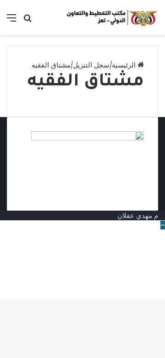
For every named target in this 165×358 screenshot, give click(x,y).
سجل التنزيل (91, 65)
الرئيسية (125, 65)
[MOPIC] (112, 17)
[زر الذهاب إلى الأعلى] (162, 225)
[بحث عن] (27, 21)
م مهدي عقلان (137, 215)
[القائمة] (11, 21)
